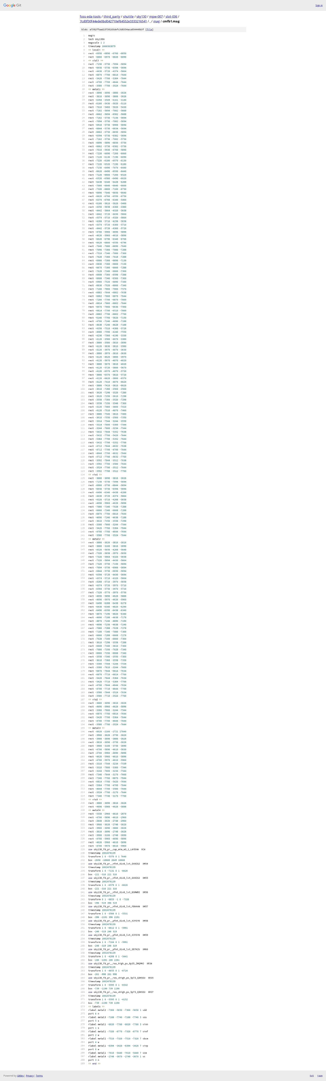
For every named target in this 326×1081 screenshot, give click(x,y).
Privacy (30, 1075)
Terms (39, 1075)
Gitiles (20, 1075)
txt (312, 1075)
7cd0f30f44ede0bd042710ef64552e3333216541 (113, 21)
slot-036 (171, 16)
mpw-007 (156, 16)
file (149, 29)
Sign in (319, 5)
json (320, 1075)
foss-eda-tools (90, 16)
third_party (112, 16)
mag (156, 21)
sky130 (141, 16)
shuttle (128, 16)
